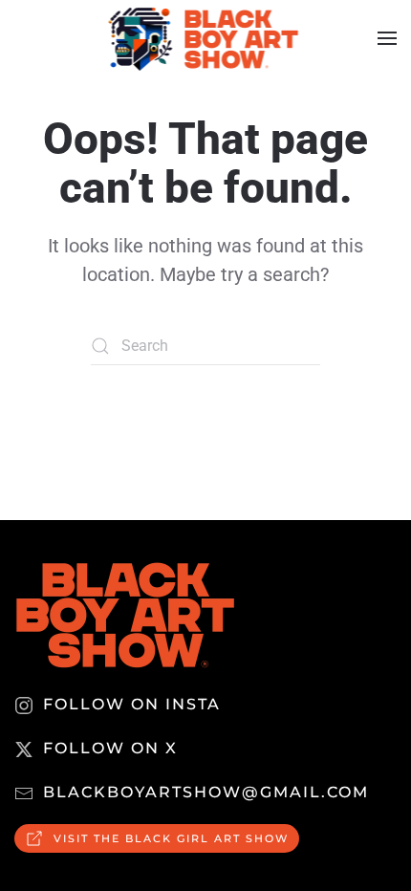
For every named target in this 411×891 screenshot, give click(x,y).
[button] (387, 38)
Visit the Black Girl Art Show (171, 838)
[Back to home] (206, 38)
